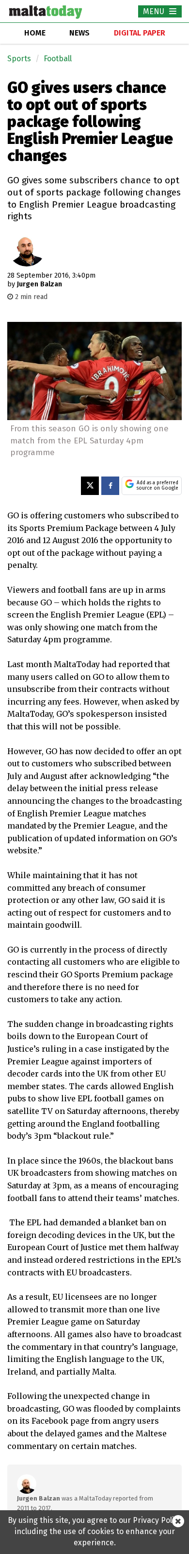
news (79, 32)
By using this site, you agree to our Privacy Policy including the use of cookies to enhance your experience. (95, 1531)
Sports (19, 58)
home (35, 32)
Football (58, 58)
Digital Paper (139, 32)
